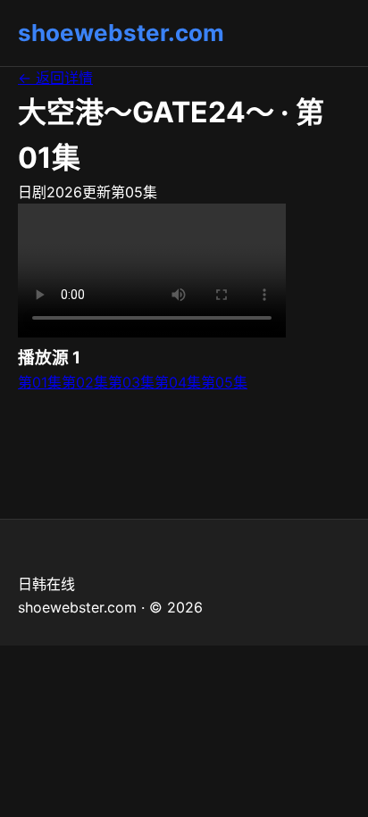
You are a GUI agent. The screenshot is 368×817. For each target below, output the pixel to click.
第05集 (224, 382)
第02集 (85, 382)
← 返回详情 (55, 78)
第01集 (40, 382)
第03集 (131, 382)
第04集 (178, 382)
